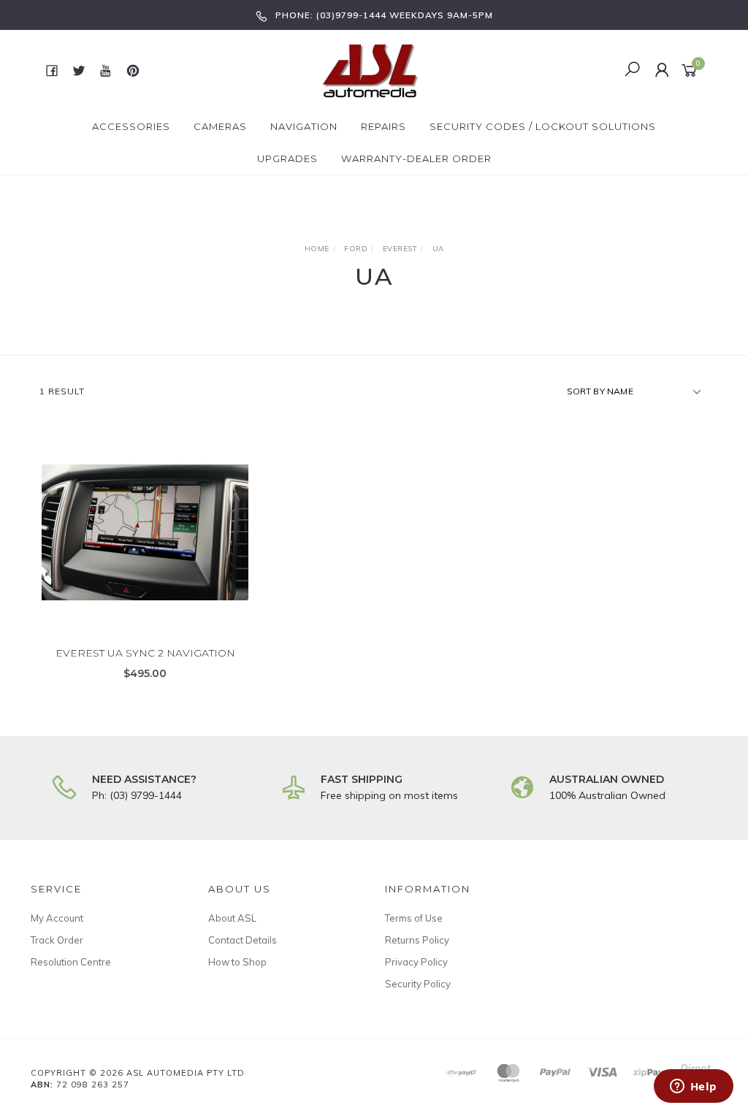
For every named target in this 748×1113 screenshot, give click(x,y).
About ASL (232, 918)
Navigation (303, 126)
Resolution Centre (71, 962)
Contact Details (242, 940)
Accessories (131, 126)
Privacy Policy (416, 962)
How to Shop (237, 962)
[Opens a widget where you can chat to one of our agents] (693, 1087)
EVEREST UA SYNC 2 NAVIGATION (145, 652)
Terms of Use (414, 918)
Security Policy (418, 984)
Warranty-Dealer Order (416, 158)
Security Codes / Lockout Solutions (543, 126)
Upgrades (287, 158)
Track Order (57, 940)
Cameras (220, 126)
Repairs (383, 126)
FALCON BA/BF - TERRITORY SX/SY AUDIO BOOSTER (116, 1054)
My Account (57, 918)
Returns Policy (417, 940)
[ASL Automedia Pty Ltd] (372, 69)
